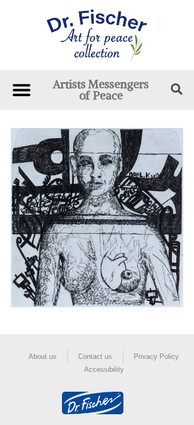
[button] (21, 89)
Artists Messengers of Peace (101, 90)
